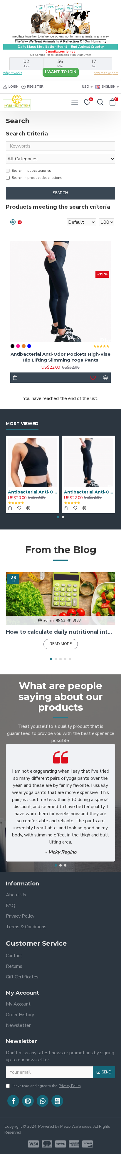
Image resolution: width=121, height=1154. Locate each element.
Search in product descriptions (37, 177)
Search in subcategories (31, 170)
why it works (12, 73)
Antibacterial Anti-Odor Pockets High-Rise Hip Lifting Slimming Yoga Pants (60, 357)
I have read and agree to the (46, 1085)
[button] (58, 517)
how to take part (106, 73)
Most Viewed (22, 423)
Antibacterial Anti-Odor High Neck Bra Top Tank (32, 492)
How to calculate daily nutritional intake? (60, 632)
